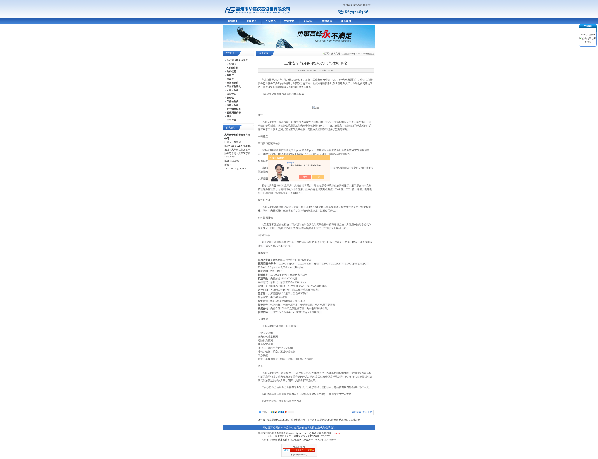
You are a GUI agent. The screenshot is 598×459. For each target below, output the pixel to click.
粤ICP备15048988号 (325, 439)
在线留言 (357, 5)
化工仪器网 (299, 446)
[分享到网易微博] (286, 412)
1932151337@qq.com (235, 168)
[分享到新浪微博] (275, 412)
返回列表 (356, 412)
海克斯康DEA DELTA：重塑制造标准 (286, 420)
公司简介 (252, 21)
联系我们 (367, 5)
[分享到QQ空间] (272, 412)
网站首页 (233, 21)
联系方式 (230, 127)
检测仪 (232, 64)
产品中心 (270, 21)
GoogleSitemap (269, 439)
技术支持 (289, 21)
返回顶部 (367, 412)
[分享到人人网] (282, 412)
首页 (326, 53)
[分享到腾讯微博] (279, 412)
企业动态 (308, 21)
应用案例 (299, 427)
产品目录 (230, 53)
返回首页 (348, 5)
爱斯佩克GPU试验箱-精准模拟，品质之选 (338, 420)
